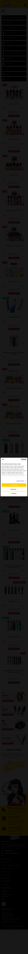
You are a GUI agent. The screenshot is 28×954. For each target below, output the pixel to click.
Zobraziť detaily (20, 480)
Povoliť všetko (14, 485)
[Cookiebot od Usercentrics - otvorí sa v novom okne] (21, 459)
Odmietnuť (14, 493)
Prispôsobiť (13, 489)
